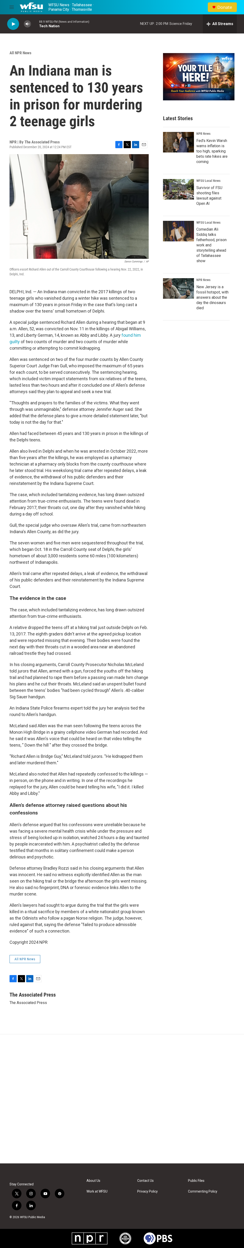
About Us (93, 1181)
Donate (224, 7)
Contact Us (145, 1181)
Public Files (196, 1181)
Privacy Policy (147, 1191)
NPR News (203, 134)
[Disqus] (122, 1099)
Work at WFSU (96, 1191)
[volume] (27, 24)
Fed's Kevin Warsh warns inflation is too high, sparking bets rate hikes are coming (212, 151)
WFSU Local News (208, 181)
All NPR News (20, 52)
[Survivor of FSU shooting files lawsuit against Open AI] (178, 189)
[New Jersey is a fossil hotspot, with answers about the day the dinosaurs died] (178, 288)
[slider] (35, 23)
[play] (13, 24)
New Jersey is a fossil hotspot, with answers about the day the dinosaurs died (212, 297)
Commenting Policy (202, 1191)
